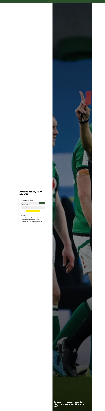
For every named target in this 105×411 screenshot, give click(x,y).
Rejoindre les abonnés (33, 210)
